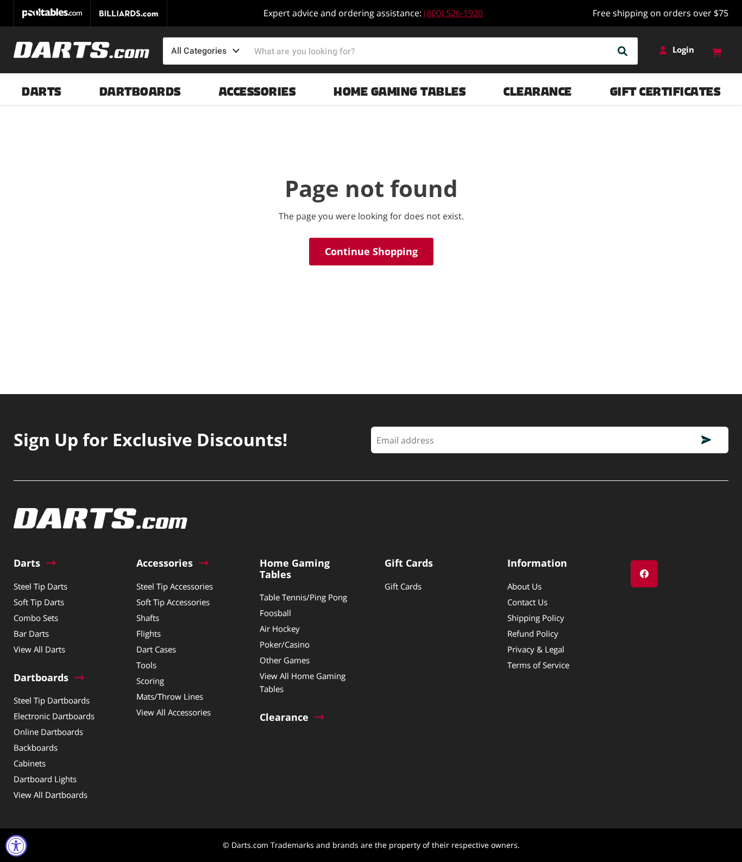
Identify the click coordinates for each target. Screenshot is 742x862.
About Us (524, 586)
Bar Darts (31, 633)
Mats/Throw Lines (169, 696)
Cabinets (30, 763)
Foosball (275, 612)
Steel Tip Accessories (174, 586)
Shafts (147, 617)
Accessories (257, 89)
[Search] (623, 51)
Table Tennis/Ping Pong (303, 597)
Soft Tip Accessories (173, 602)
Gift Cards (403, 586)
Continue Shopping (371, 251)
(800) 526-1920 (453, 13)
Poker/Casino (285, 644)
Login (683, 49)
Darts (41, 89)
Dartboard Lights (45, 779)
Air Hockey (280, 628)
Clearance (538, 89)
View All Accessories (173, 712)
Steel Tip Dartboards (52, 700)
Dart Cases (156, 649)
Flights (148, 633)
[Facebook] (644, 573)
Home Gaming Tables (400, 89)
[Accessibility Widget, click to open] (16, 846)
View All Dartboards (50, 794)
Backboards (36, 747)
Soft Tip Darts (39, 602)
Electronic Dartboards (54, 716)
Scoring (150, 680)
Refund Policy (532, 633)
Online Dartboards (48, 731)
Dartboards (140, 89)
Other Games (285, 660)
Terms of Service (538, 665)
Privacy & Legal (535, 649)
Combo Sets (36, 617)
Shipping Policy (535, 617)
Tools (146, 665)
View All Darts (39, 649)
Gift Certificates (665, 89)
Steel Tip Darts (40, 586)
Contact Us (527, 602)
